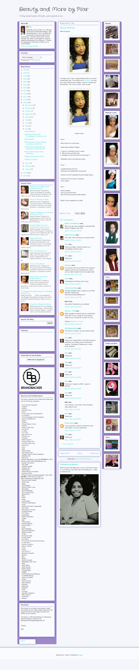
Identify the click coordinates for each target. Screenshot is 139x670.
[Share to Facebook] (82, 213)
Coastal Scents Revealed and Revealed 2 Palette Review (35, 148)
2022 (25, 82)
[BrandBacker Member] (32, 389)
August (27, 117)
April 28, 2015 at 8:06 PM (73, 284)
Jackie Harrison (70, 235)
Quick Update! (29, 139)
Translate (37, 60)
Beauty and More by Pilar (53, 9)
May (26, 126)
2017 (25, 97)
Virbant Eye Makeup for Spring (40, 304)
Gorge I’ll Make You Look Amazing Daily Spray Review (40, 226)
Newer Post (64, 453)
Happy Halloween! (36, 238)
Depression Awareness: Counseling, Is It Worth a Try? (36, 135)
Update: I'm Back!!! (31, 159)
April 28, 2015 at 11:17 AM (73, 274)
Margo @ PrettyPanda (72, 223)
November (29, 108)
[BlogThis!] (78, 213)
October (28, 111)
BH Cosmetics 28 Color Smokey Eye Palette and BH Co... (36, 143)
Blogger (80, 655)
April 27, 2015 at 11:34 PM (73, 231)
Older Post (94, 453)
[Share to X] (80, 213)
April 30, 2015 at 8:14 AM (73, 358)
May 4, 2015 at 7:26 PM (72, 409)
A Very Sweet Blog (71, 288)
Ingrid (67, 278)
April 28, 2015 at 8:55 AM (73, 252)
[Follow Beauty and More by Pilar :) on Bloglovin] (35, 360)
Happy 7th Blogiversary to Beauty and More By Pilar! (41, 213)
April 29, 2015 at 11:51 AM (73, 324)
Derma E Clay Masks (37, 264)
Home (79, 453)
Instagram (87, 80)
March (27, 163)
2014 (25, 173)
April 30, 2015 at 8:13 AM (73, 349)
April (27, 129)
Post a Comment (68, 444)
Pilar (66, 244)
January (28, 169)
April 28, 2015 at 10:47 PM (73, 297)
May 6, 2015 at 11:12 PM (73, 430)
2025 (25, 73)
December (29, 105)
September (29, 114)
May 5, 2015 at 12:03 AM (73, 419)
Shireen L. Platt (70, 311)
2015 (25, 102)
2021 (25, 85)
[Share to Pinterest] (84, 213)
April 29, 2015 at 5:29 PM (73, 333)
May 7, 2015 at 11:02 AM (73, 440)
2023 (25, 79)
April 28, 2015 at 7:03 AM (73, 240)
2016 (25, 99)
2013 (25, 176)
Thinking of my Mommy (69, 464)
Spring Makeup (30, 131)
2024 (25, 76)
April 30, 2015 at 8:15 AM (73, 377)
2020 (25, 88)
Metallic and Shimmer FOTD (34, 156)
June (27, 123)
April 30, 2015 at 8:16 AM (73, 389)
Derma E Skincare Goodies (39, 199)
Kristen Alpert (69, 423)
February (28, 166)
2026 (25, 70)
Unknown (68, 265)
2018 (25, 94)
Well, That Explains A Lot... (39, 251)
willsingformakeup (71, 328)
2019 (25, 91)
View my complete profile (29, 46)
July (26, 120)
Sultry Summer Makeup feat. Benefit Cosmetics (40, 187)
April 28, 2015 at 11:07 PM (73, 307)
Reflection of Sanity (77, 321)
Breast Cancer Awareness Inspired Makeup (39, 277)
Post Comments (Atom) (83, 459)
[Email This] (76, 213)
